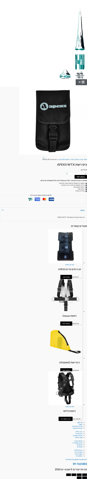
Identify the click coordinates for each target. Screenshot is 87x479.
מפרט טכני (66, 277)
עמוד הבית (83, 159)
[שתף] (73, 474)
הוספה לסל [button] (66, 324)
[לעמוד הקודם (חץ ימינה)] (84, 477)
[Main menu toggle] (81, 82)
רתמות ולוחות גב (64, 159)
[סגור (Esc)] (68, 474)
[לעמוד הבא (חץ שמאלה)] (79, 477)
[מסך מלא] (79, 474)
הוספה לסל (81, 177)
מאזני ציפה (75, 159)
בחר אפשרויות (65, 419)
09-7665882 (80, 463)
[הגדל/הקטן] (84, 474)
